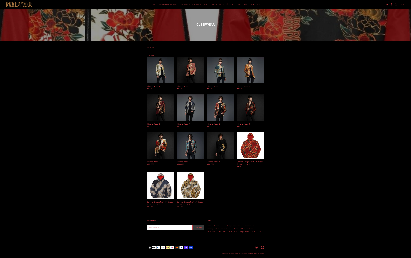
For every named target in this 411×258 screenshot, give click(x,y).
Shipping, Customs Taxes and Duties (219, 229)
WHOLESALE (256, 231)
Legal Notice (244, 231)
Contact (216, 226)
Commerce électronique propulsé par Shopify (251, 253)
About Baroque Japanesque (231, 226)
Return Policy (211, 231)
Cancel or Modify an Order (243, 229)
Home (209, 226)
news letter (222, 231)
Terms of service (249, 226)
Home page (233, 231)
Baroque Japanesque (232, 253)
